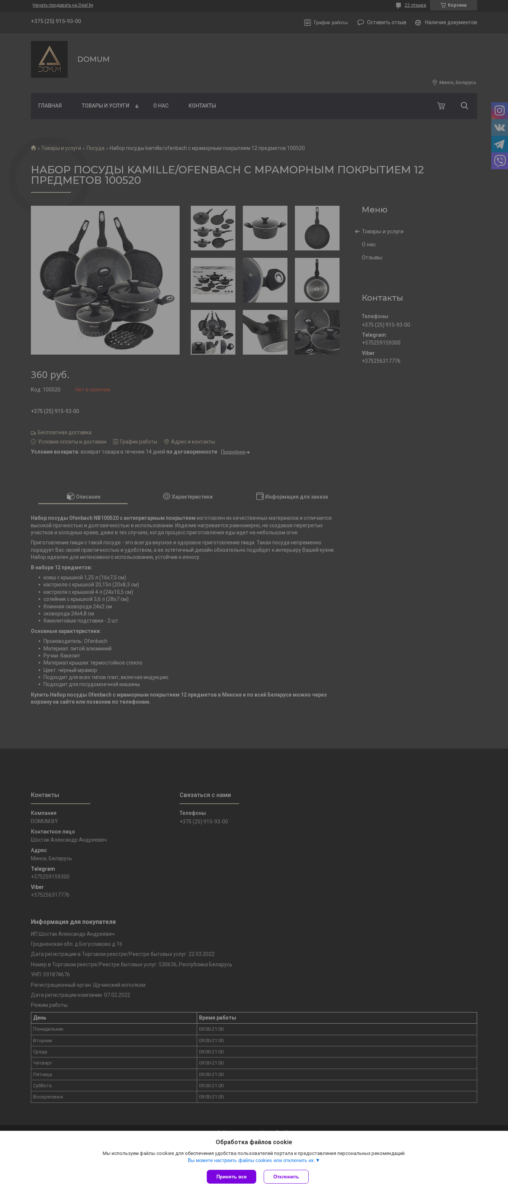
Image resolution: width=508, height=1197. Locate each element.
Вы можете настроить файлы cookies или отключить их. (251, 1160)
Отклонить (286, 1177)
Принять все (231, 1177)
